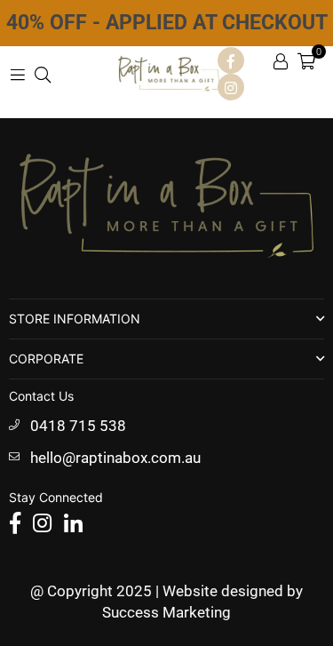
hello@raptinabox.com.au (115, 458)
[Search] (42, 73)
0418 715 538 (78, 426)
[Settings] (280, 60)
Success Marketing (166, 612)
